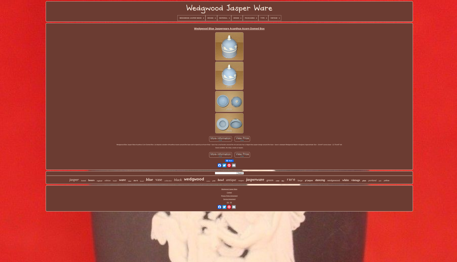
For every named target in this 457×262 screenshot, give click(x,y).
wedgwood (194, 179)
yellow (386, 180)
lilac (283, 181)
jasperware (255, 179)
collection (168, 181)
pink (213, 181)
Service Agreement (229, 199)
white (345, 180)
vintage (355, 180)
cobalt (277, 181)
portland (372, 180)
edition (108, 180)
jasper (74, 179)
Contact (229, 192)
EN (228, 202)
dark (136, 181)
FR (231, 202)
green (270, 180)
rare (291, 180)
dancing (320, 180)
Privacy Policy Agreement (229, 196)
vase (158, 179)
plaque (309, 180)
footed (83, 181)
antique (231, 180)
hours (91, 180)
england (99, 181)
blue (149, 179)
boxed (142, 181)
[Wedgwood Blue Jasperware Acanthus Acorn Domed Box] (229, 46)
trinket (208, 181)
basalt (115, 181)
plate (364, 181)
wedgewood (333, 180)
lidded (129, 181)
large (300, 180)
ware (122, 180)
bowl (221, 180)
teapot (241, 180)
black (178, 180)
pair (380, 181)
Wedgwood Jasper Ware (229, 189)
